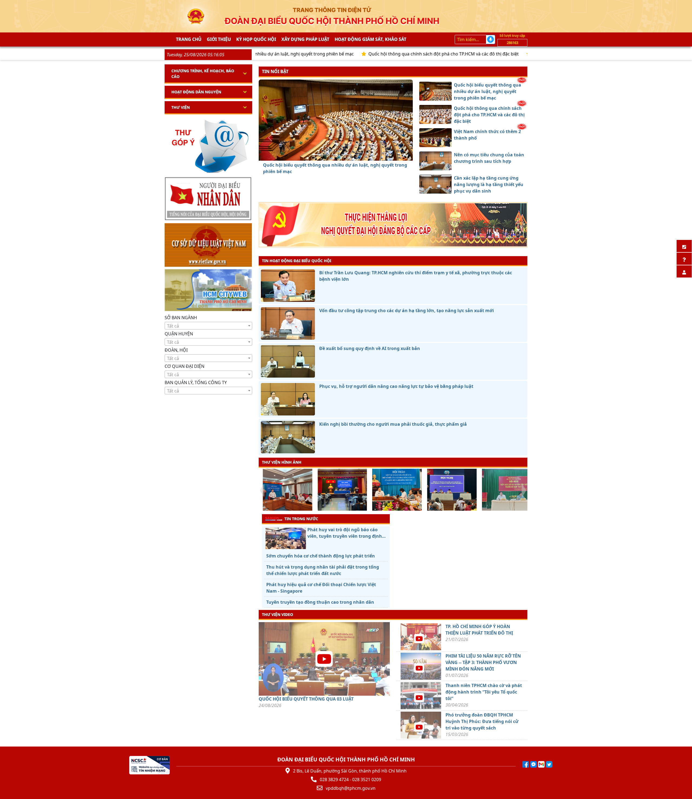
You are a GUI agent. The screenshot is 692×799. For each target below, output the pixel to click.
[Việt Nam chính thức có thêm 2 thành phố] (336, 154)
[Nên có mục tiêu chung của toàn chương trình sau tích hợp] (345, 154)
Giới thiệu (219, 39)
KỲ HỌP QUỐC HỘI (256, 39)
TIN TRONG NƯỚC (301, 518)
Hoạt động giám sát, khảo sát (370, 39)
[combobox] (208, 325)
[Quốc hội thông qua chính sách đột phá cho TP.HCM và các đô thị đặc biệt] (326, 154)
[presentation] (262, 490)
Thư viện (180, 107)
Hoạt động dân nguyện (196, 91)
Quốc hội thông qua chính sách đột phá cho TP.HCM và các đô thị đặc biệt (404, 54)
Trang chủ (188, 39)
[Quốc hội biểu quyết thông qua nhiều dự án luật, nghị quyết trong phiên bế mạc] (316, 154)
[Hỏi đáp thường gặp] (684, 258)
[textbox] (208, 326)
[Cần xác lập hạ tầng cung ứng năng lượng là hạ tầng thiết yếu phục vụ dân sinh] (355, 154)
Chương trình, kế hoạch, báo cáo (202, 73)
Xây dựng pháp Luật (305, 39)
